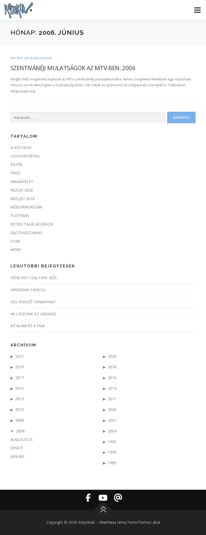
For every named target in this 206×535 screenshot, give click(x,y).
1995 (112, 441)
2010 (19, 409)
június (16, 447)
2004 (112, 430)
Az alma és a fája (27, 325)
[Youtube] (103, 498)
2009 (112, 409)
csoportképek (25, 156)
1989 (112, 462)
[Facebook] (88, 498)
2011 (112, 398)
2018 (112, 366)
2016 (112, 377)
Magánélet (21, 181)
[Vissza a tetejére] (103, 509)
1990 (112, 452)
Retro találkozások (31, 58)
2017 (19, 377)
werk (15, 249)
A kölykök (20, 147)
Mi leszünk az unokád (33, 313)
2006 (20, 430)
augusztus (21, 439)
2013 (19, 398)
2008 (19, 420)
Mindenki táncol (28, 289)
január (17, 456)
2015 (19, 388)
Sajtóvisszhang (26, 232)
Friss (15, 172)
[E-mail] (118, 498)
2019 (19, 366)
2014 (112, 388)
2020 (112, 356)
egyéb (16, 164)
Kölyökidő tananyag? (33, 301)
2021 (19, 356)
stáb (15, 241)
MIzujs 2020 (21, 190)
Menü (197, 10)
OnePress (107, 522)
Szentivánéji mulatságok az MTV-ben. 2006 (72, 68)
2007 (112, 420)
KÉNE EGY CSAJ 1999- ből (33, 277)
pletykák (19, 215)
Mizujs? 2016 (22, 198)
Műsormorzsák (26, 206)
